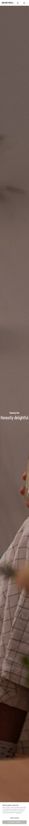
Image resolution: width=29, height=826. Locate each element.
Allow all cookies (14, 822)
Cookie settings (14, 817)
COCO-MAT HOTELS (7, 3)
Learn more (18, 812)
